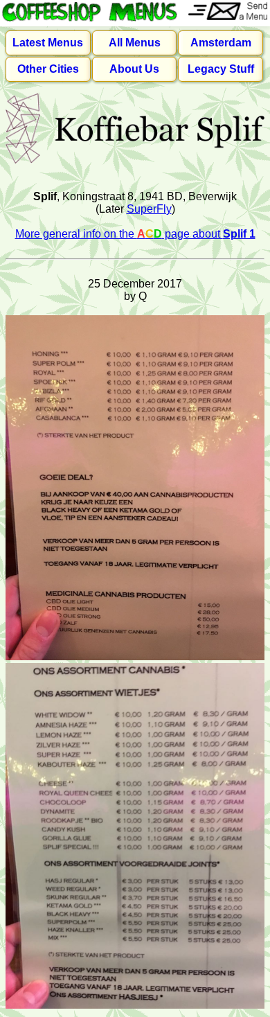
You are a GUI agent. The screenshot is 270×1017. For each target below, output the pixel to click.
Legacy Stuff (221, 69)
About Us (134, 69)
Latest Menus (47, 42)
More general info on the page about (135, 234)
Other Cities (48, 69)
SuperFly (149, 209)
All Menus (135, 42)
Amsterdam (220, 42)
